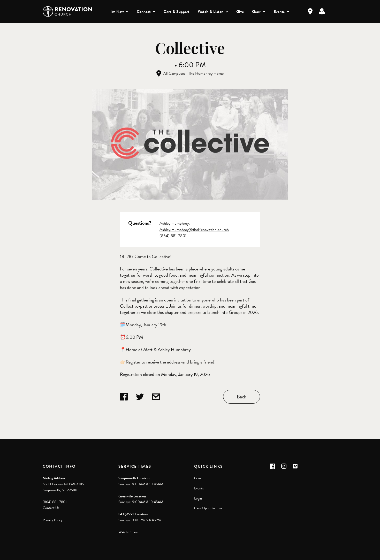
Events (279, 12)
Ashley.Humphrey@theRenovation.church (194, 229)
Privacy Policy (53, 520)
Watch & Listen (210, 12)
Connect (144, 12)
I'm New (117, 12)
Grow (256, 12)
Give (240, 12)
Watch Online (128, 532)
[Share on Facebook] (124, 396)
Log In (322, 11)
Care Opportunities (208, 508)
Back (241, 396)
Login (198, 498)
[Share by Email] (156, 396)
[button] (272, 466)
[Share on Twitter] (140, 396)
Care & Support (176, 12)
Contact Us (51, 508)
